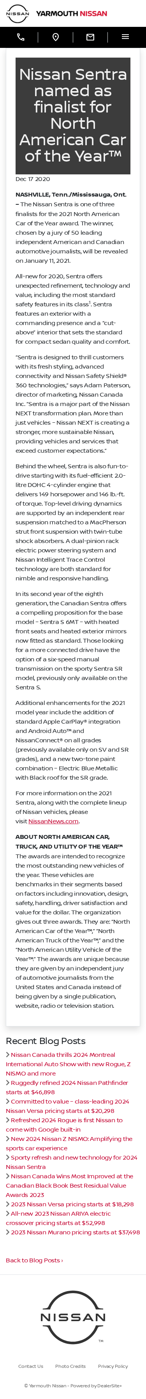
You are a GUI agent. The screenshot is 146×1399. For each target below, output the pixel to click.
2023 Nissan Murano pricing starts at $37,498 (75, 1232)
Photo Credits (70, 1366)
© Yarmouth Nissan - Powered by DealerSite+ (73, 1386)
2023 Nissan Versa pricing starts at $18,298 (72, 1204)
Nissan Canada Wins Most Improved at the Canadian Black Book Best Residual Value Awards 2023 (69, 1186)
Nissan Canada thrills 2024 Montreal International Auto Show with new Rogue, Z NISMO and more (68, 1064)
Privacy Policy (113, 1366)
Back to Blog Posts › (34, 1260)
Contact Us (30, 1366)
